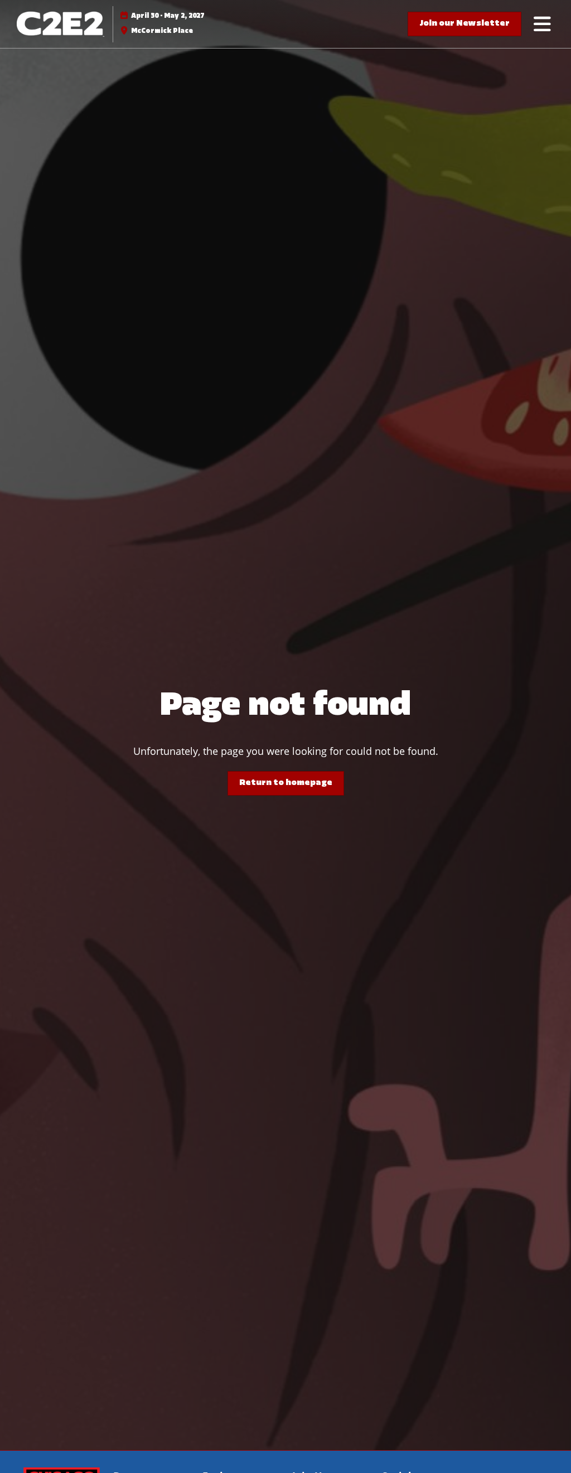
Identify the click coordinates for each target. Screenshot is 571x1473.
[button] (464, 24)
